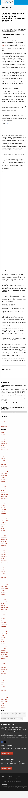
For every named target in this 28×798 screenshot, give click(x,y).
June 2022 (3, 526)
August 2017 (3, 635)
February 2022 (4, 534)
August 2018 (3, 613)
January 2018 (3, 626)
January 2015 (3, 694)
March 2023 (3, 509)
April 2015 (3, 688)
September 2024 (4, 475)
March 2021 (3, 554)
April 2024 (3, 485)
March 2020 (3, 577)
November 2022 (4, 517)
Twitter (5, 742)
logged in (9, 373)
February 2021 (4, 556)
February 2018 (4, 624)
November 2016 (4, 652)
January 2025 (3, 468)
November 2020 (4, 562)
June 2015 (3, 684)
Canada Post (18, 713)
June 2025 (3, 458)
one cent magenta (21, 716)
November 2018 (4, 607)
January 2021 (3, 558)
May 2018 (3, 618)
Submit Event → (7, 753)
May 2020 (3, 573)
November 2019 (4, 584)
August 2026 (3, 432)
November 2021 (4, 539)
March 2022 (3, 532)
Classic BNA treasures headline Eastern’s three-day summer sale (13, 398)
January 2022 (3, 535)
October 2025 (4, 451)
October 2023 (4, 496)
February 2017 (4, 647)
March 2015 (3, 690)
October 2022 (4, 518)
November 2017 (4, 630)
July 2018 (3, 614)
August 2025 (3, 454)
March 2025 (3, 464)
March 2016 (3, 667)
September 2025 (4, 453)
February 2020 (4, 579)
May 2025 (3, 460)
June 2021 (3, 549)
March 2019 (3, 599)
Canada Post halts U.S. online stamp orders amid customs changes (12, 408)
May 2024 (3, 483)
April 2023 (3, 507)
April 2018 (3, 620)
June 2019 (3, 594)
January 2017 (3, 648)
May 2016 (3, 663)
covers (24, 713)
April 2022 (3, 530)
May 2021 (3, 550)
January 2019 (3, 603)
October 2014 (4, 699)
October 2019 (4, 586)
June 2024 (3, 481)
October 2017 (4, 631)
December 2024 (4, 470)
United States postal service (12, 718)
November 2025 (4, 449)
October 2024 (4, 473)
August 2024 (3, 477)
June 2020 (3, 571)
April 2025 (3, 462)
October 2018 (4, 609)
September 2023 (4, 498)
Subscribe (10, 778)
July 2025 (3, 456)
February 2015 (4, 692)
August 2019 (3, 590)
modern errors (14, 716)
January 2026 (3, 445)
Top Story (3, 424)
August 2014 (3, 703)
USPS (21, 718)
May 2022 (3, 528)
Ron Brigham (3, 718)
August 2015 (3, 680)
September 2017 (4, 633)
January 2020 (3, 581)
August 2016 (3, 658)
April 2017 (3, 643)
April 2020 (3, 575)
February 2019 (4, 601)
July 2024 (3, 479)
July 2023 (3, 502)
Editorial (3, 419)
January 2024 (3, 490)
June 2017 (3, 639)
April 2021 (3, 552)
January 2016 (3, 671)
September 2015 (4, 679)
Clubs (19, 776)
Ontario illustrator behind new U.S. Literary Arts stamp (13, 385)
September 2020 (4, 566)
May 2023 (3, 505)
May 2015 (3, 686)
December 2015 (4, 673)
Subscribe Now (6, 768)
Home (3, 776)
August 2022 (3, 522)
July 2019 (3, 592)
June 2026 (3, 436)
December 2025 (4, 447)
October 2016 (4, 654)
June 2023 (3, 503)
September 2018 (4, 611)
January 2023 (3, 513)
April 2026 (3, 439)
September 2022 (4, 520)
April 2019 (3, 598)
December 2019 (4, 582)
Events (3, 778)
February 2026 (4, 443)
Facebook (2, 742)
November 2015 (4, 675)
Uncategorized (4, 426)
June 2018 (3, 616)
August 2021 (3, 545)
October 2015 (4, 677)
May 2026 (3, 438)
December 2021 (4, 537)
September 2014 (4, 701)
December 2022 (4, 515)
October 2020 (4, 564)
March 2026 (3, 441)
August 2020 (3, 567)
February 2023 (4, 511)
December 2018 (4, 605)
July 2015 (3, 682)
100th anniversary (4, 713)
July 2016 (3, 660)
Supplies (18, 778)
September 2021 (4, 543)
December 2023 (4, 492)
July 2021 (3, 547)
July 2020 (3, 569)
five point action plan (5, 716)
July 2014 (3, 705)
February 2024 (4, 488)
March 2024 (3, 486)
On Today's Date (4, 421)
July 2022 (3, 524)
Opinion (2, 422)
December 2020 (4, 560)
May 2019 (3, 596)
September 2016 (4, 656)
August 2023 (3, 500)
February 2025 (4, 466)
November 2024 (4, 471)
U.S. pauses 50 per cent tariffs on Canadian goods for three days (13, 403)
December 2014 (4, 695)
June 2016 (3, 662)
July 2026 (3, 434)
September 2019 (4, 588)
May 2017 (3, 641)
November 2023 (4, 494)
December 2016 (4, 650)
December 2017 (4, 628)
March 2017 (3, 645)
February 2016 (4, 669)
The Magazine (11, 776)
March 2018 (3, 622)
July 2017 (3, 637)
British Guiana (12, 713)
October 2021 (4, 541)
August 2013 (3, 707)
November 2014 (4, 697)
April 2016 (3, 665)
